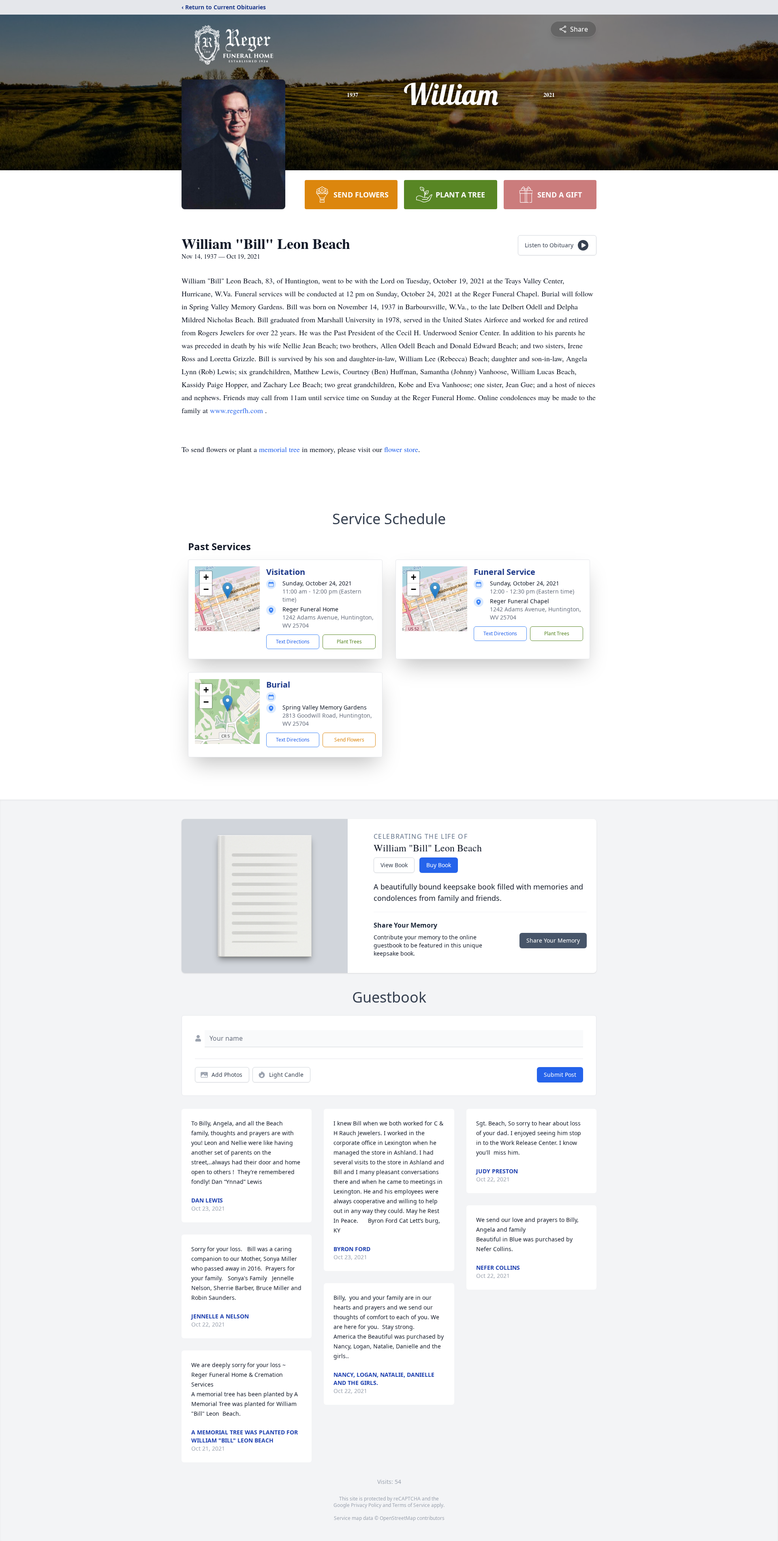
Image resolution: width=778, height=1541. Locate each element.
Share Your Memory (553, 940)
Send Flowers (349, 739)
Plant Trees (349, 641)
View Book (394, 865)
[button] (227, 590)
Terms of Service (411, 1505)
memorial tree (279, 449)
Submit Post (560, 1074)
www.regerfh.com (237, 410)
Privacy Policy (366, 1505)
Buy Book (438, 865)
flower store (401, 449)
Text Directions (293, 641)
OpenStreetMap (398, 1518)
